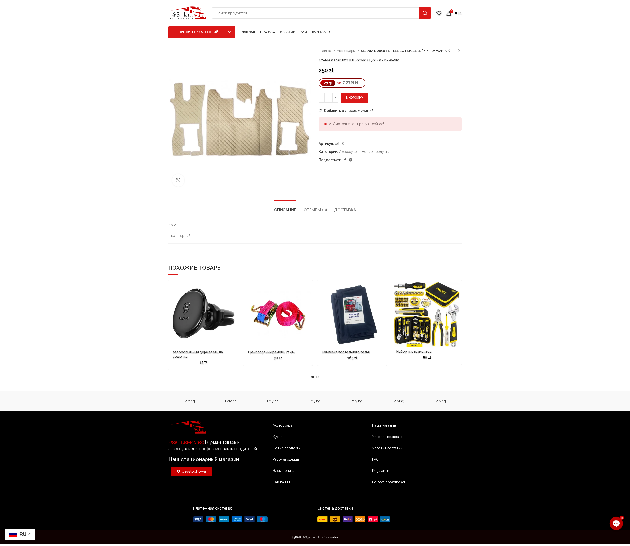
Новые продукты (376, 152)
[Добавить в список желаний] (234, 287)
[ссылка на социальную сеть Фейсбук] (344, 160)
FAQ (375, 459)
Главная (325, 51)
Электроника (283, 471)
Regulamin (380, 471)
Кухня (277, 437)
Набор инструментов (413, 351)
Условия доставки (387, 448)
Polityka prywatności (388, 482)
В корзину (354, 97)
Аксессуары (346, 51)
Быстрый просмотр (234, 309)
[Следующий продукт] (459, 50)
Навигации (281, 482)
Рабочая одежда (286, 459)
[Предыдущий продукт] (449, 50)
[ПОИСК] (425, 13)
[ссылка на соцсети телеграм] (350, 160)
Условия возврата (387, 437)
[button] (234, 298)
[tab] (285, 207)
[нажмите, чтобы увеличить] (178, 180)
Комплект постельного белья (346, 352)
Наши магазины (384, 425)
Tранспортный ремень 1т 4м (270, 352)
